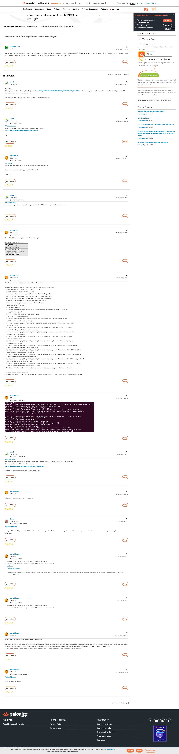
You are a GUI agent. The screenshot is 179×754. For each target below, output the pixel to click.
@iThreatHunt (10, 202)
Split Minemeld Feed (144, 118)
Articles (57, 9)
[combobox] (114, 16)
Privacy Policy (110, 749)
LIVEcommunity (8, 26)
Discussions (39, 9)
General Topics (32, 26)
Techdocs (101, 740)
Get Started (27, 9)
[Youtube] (156, 720)
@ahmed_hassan (11, 526)
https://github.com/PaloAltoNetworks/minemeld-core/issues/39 (59, 91)
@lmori (10, 163)
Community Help (104, 728)
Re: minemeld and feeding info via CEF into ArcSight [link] (57, 26)
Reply (125, 62)
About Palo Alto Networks (13, 724)
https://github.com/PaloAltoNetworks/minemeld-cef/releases (24, 466)
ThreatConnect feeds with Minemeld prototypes (153, 142)
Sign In (141, 3)
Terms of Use (55, 728)
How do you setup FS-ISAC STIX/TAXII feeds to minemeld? (156, 124)
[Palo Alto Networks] (26, 714)
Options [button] (126, 46)
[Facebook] (168, 720)
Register (132, 3)
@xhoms (10, 566)
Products (66, 9)
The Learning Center (105, 732)
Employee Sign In (151, 3)
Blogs (49, 9)
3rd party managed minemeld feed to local (151, 111)
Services (76, 9)
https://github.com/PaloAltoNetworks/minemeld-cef (21, 130)
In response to (16, 123)
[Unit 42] (114, 9)
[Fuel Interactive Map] (146, 9)
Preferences (150, 750)
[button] (130, 751)
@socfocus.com (11, 126)
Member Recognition (90, 9)
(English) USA (123, 3)
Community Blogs (104, 724)
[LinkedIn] (162, 720)
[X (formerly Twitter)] (150, 720)
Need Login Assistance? (167, 29)
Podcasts (104, 9)
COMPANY (8, 720)
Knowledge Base (104, 736)
